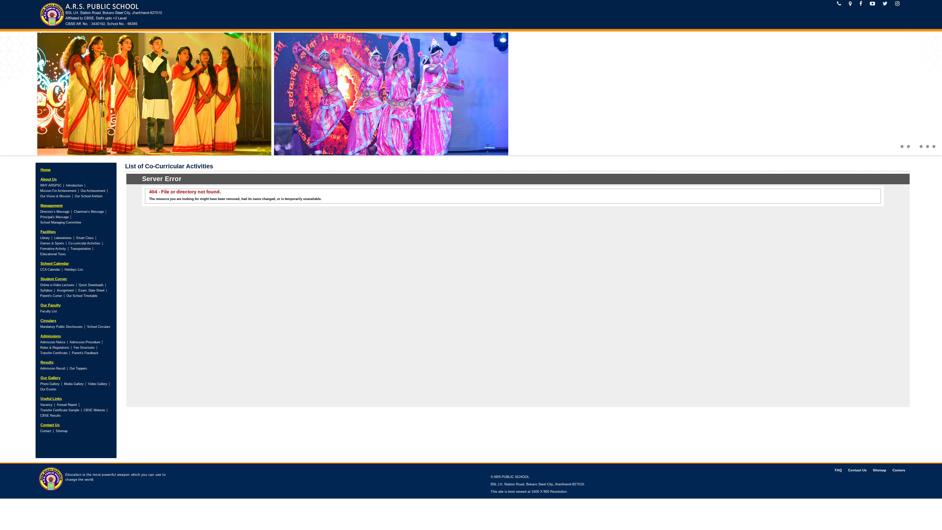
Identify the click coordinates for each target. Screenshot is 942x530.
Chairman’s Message (89, 211)
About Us (48, 179)
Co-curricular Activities (84, 243)
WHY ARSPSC (51, 185)
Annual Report (67, 405)
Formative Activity (53, 249)
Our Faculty (50, 305)
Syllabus (46, 290)
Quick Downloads (91, 285)
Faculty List (48, 311)
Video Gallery (97, 384)
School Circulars (98, 327)
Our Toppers (78, 368)
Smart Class (85, 238)
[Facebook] (861, 3)
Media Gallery (74, 384)
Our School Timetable (81, 296)
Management (51, 205)
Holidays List (74, 269)
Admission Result (52, 368)
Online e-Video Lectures (57, 285)
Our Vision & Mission (55, 196)
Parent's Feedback (85, 353)
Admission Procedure (85, 342)
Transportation (80, 249)
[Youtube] (872, 3)
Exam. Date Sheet (91, 290)
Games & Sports (52, 243)
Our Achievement (93, 191)
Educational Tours (53, 254)
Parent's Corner (51, 296)
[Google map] (850, 3)
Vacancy (46, 405)
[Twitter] (885, 3)
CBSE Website (94, 410)
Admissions (50, 336)
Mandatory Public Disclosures (61, 327)
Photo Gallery (50, 384)
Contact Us (50, 425)
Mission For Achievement (58, 191)
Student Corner (53, 279)
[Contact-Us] (839, 3)
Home (45, 170)
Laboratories (63, 238)
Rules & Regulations (54, 347)
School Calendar (54, 263)
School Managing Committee (60, 222)
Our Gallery (50, 378)
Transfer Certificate (53, 353)
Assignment (65, 290)
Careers (898, 470)
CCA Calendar (50, 269)
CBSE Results (50, 415)
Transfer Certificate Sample (59, 410)
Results (46, 362)
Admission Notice (52, 342)
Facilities (48, 232)
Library (45, 238)
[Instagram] (897, 3)
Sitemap (61, 431)
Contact (45, 431)
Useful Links (51, 399)
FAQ (838, 470)
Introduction (74, 185)
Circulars (48, 320)
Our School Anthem (89, 196)
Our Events (48, 389)
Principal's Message (54, 217)
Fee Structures (84, 347)
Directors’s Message (54, 211)
